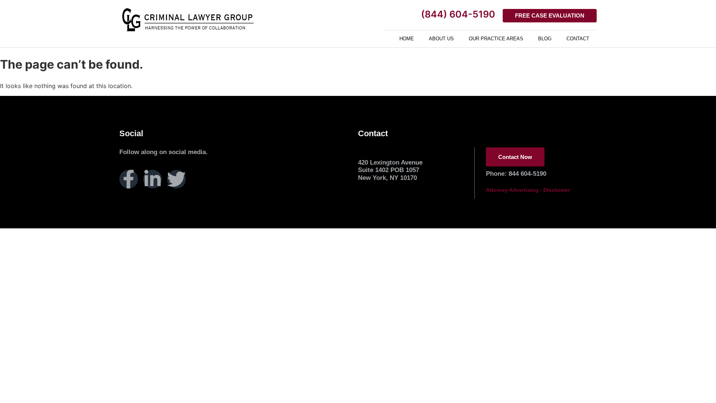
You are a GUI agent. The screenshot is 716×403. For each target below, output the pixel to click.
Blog (545, 38)
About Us (441, 38)
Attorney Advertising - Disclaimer (528, 190)
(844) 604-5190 (458, 14)
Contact (577, 38)
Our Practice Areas (496, 38)
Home (406, 38)
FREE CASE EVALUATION (549, 15)
